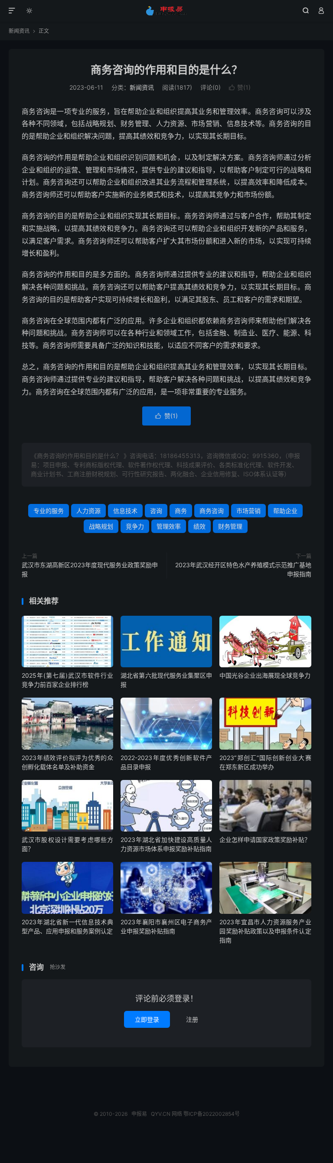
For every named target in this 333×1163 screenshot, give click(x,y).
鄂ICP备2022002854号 (211, 1114)
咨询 (156, 510)
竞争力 (135, 526)
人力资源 (88, 510)
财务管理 (230, 526)
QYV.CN (160, 1114)
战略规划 (101, 526)
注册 (192, 1019)
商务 (181, 510)
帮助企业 (285, 510)
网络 (177, 1114)
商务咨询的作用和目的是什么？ (166, 69)
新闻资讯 (19, 31)
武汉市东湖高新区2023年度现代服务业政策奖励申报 (90, 569)
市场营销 (248, 510)
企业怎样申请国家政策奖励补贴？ (264, 839)
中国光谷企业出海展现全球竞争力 (264, 675)
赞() (240, 87)
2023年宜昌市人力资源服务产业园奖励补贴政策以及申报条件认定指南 (265, 931)
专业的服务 (48, 510)
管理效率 (169, 526)
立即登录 (147, 1019)
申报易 (166, 11)
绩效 (199, 526)
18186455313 (180, 455)
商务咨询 (211, 510)
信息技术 (125, 510)
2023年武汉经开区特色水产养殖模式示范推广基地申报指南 (243, 569)
